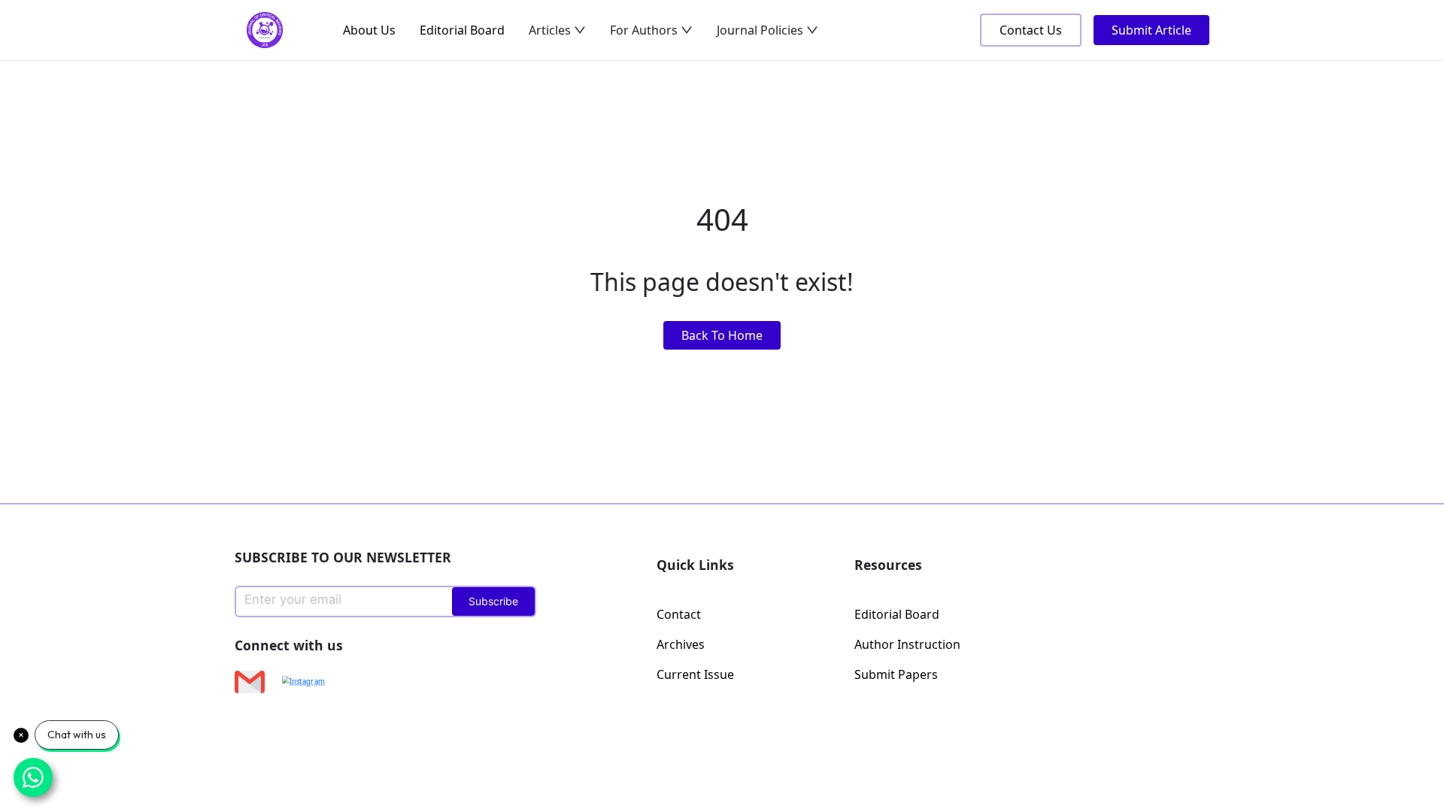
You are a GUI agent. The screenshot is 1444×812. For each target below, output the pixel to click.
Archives (681, 644)
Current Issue (695, 674)
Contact (679, 614)
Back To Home (722, 335)
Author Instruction (907, 644)
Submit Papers (896, 674)
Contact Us (1031, 30)
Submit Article (1151, 30)
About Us (369, 30)
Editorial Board (462, 30)
